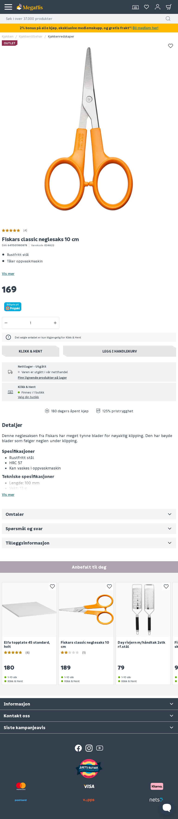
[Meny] (8, 7)
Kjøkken (7, 36)
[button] (168, 18)
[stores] (135, 7)
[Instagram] (89, 748)
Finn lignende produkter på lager (42, 377)
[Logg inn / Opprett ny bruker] (157, 7)
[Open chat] (166, 807)
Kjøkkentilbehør (30, 36)
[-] (6, 323)
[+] (55, 323)
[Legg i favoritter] (170, 46)
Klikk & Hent (30, 351)
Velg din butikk (28, 397)
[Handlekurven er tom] (168, 7)
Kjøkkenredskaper (61, 36)
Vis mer (8, 273)
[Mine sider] (146, 7)
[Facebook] (78, 748)
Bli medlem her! (145, 27)
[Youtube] (99, 748)
